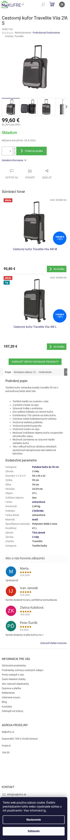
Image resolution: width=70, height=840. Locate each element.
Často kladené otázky (14, 679)
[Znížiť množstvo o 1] (14, 153)
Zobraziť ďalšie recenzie (53, 643)
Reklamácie (8, 692)
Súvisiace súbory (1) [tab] (25, 372)
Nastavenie (33, 819)
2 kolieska (38, 510)
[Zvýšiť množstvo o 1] (14, 149)
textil (35, 519)
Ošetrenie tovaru (11, 697)
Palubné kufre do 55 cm (45, 467)
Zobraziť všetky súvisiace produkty (35, 361)
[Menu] (62, 4)
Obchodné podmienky (14, 665)
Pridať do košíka (34, 151)
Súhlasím (34, 831)
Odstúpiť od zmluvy (12, 711)
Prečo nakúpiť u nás (13, 674)
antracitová (38, 502)
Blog (4, 701)
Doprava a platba (11, 688)
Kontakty (7, 706)
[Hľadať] (43, 4)
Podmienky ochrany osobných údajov (22, 670)
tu (44, 810)
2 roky (35, 536)
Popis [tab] (8, 372)
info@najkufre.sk (16, 794)
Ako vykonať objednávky (15, 683)
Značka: (14, 36)
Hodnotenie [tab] (45, 372)
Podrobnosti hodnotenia (46, 32)
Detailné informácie (12, 160)
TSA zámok (38, 532)
